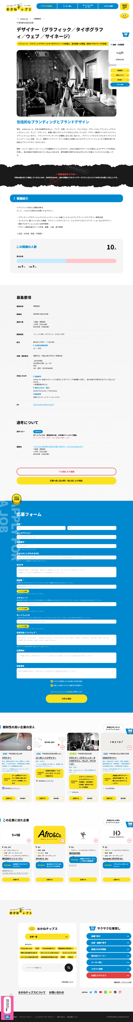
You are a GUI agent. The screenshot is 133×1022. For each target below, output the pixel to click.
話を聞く (23, 798)
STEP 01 (38, 432)
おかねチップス (20, 911)
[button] (11, 994)
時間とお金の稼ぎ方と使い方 (29, 953)
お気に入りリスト (98, 975)
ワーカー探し (67, 6)
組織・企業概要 (118, 44)
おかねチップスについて (32, 992)
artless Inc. (120, 59)
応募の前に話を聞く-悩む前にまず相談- (66, 481)
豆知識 (63, 957)
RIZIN (37, 948)
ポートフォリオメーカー (88, 6)
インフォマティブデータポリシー (45, 1017)
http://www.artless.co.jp (42, 404)
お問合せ (70, 957)
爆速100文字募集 (98, 949)
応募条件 (37, 376)
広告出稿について (67, 982)
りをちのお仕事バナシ (48, 948)
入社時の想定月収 (41, 345)
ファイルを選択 (22, 591)
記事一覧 (33, 936)
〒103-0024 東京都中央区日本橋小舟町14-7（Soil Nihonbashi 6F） (58, 446)
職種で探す (96, 936)
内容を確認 (66, 699)
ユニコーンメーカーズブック (71, 953)
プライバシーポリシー (57, 692)
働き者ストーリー (98, 955)
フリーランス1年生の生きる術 (29, 957)
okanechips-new (26, 948)
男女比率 (20, 256)
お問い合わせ (56, 992)
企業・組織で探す (98, 942)
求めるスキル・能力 (41, 387)
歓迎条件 (37, 394)
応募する (9, 798)
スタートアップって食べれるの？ (50, 953)
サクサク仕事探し (47, 6)
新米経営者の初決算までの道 (49, 957)
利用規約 (69, 692)
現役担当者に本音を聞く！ (65, 948)
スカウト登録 (108, 6)
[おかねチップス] (19, 7)
